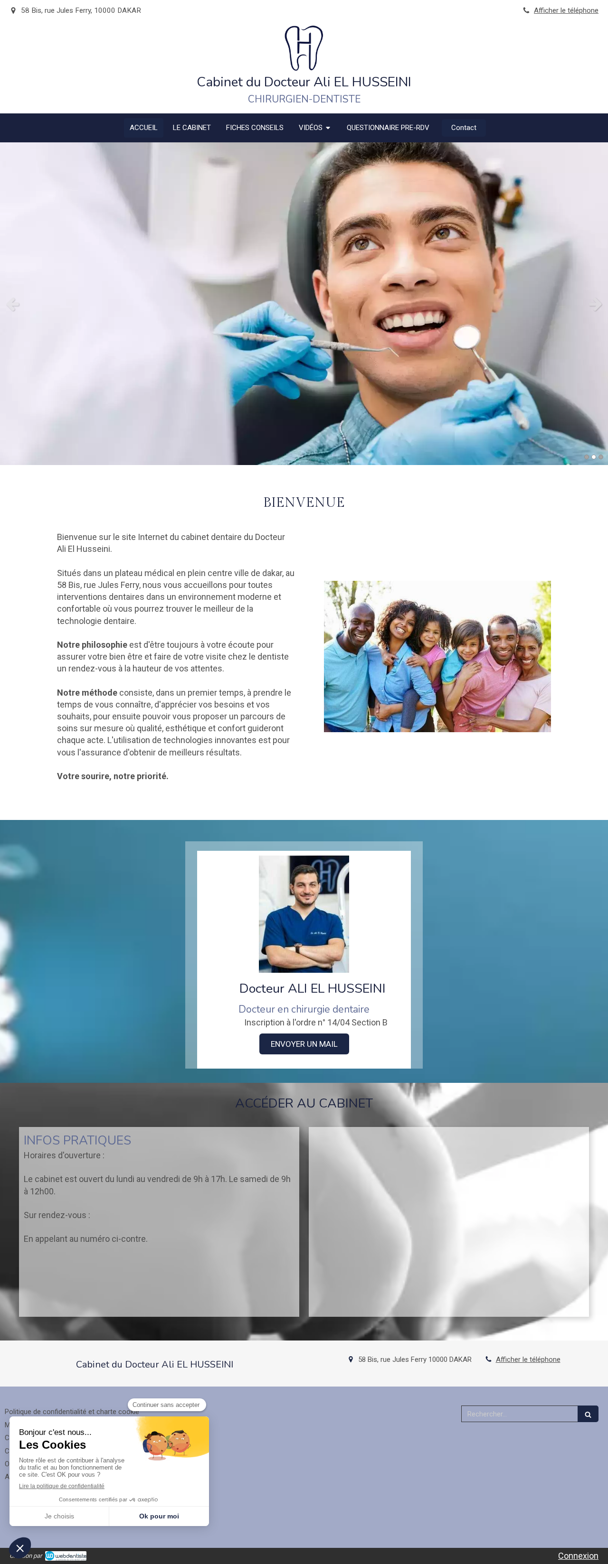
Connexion (578, 1556)
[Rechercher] (588, 1414)
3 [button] (600, 457)
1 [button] (586, 457)
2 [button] (593, 457)
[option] (304, 303)
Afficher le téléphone (566, 10)
